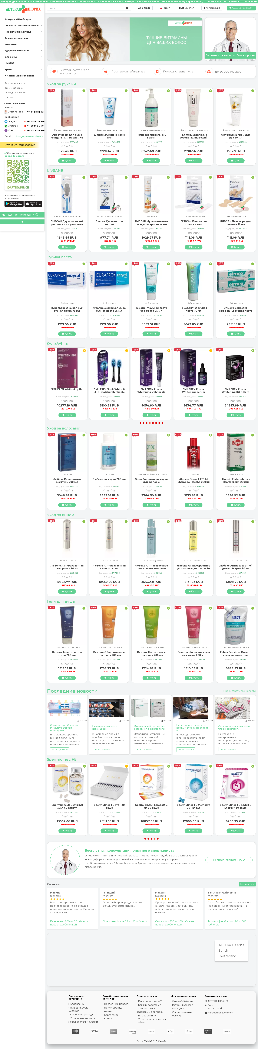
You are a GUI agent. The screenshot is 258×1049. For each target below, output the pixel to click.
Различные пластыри (194, 217)
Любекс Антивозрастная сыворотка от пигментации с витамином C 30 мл (67, 570)
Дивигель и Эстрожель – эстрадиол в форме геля (149, 727)
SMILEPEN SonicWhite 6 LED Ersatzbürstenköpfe (67, 390)
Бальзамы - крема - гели (152, 561)
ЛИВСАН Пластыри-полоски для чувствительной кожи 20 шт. (151, 225)
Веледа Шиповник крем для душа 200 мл (151, 653)
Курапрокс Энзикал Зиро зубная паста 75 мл (67, 309)
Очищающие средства (109, 561)
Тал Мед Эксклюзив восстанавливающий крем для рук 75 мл (151, 137)
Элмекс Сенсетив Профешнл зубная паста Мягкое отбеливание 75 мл (235, 312)
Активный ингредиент (20, 75)
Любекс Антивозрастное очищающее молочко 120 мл (109, 568)
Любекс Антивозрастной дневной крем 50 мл (193, 567)
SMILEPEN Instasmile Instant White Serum (235, 390)
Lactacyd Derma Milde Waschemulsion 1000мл (235, 653)
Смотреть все (247, 884)
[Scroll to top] (22, 221)
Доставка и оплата (14, 83)
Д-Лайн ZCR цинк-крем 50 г (67, 136)
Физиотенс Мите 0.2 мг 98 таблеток (125, 921)
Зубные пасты (67, 303)
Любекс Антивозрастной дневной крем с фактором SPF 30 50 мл (235, 568)
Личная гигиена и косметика (22, 25)
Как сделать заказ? (150, 1001)
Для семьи (11, 57)
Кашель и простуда (82, 1014)
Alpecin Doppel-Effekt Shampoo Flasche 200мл (151, 480)
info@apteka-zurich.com (29, 136)
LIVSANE (9, 63)
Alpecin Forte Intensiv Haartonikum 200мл (193, 480)
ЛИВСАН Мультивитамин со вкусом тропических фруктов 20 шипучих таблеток (109, 225)
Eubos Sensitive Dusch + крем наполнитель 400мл (193, 655)
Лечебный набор (67, 561)
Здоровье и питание (17, 50)
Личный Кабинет (183, 1001)
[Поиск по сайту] (127, 8)
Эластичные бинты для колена (109, 474)
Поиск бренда (113, 1007)
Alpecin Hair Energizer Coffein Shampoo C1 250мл (235, 482)
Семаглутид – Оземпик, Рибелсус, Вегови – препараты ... (64, 728)
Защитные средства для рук (68, 130)
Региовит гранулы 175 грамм (109, 136)
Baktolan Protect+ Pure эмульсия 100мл (236, 136)
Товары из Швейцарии (18, 19)
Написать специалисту (228, 860)
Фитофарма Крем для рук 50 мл (193, 136)
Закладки (178, 1008)
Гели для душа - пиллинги (68, 647)
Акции (108, 1011)
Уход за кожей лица (82, 1018)
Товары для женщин (17, 38)
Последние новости (15, 93)
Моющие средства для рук (110, 130)
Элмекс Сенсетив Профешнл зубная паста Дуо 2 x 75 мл (193, 311)
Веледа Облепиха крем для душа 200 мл (67, 653)
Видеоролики (147, 1015)
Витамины (11, 44)
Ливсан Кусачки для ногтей (67, 223)
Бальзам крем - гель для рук (152, 130)
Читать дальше (60, 749)
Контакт (8, 97)
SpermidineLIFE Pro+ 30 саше (67, 806)
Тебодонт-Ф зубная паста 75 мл (151, 309)
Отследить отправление (19, 145)
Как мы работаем (13, 88)
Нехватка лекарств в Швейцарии (104, 727)
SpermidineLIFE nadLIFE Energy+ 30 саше (193, 806)
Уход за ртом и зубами (84, 1021)
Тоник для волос (194, 474)
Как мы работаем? (149, 1005)
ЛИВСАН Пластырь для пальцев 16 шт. (193, 223)
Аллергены (77, 1004)
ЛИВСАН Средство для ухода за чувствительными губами (235, 225)
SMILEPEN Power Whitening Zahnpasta (109, 390)
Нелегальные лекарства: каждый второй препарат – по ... (193, 728)
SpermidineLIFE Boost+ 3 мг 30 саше (109, 806)
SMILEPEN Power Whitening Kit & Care (193, 390)
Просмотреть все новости (239, 691)
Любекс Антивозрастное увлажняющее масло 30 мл (151, 568)
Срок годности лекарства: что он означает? (234, 727)
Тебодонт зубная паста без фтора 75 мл (109, 309)
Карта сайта (111, 1015)
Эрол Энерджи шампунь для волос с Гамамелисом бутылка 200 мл (109, 483)
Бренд (9, 69)
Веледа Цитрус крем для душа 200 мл (109, 653)
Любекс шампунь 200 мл (67, 479)
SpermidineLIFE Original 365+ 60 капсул (235, 806)
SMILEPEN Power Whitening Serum (151, 390)
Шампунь (67, 474)
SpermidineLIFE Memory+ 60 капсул (151, 806)
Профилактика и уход (18, 31)
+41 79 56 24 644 (35, 121)
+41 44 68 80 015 (35, 112)
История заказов (182, 1005)
